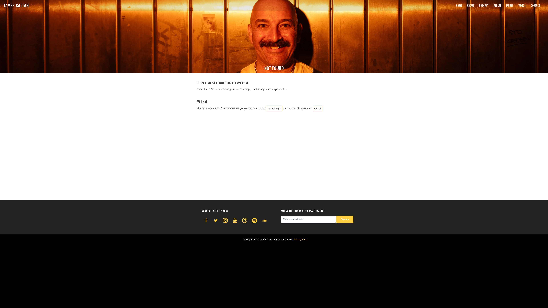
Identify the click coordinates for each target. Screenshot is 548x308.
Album (497, 5)
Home (459, 5)
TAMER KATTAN (16, 5)
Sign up (345, 219)
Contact (535, 5)
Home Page (274, 108)
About (470, 5)
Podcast (484, 5)
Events (509, 5)
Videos (521, 5)
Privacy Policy (300, 239)
